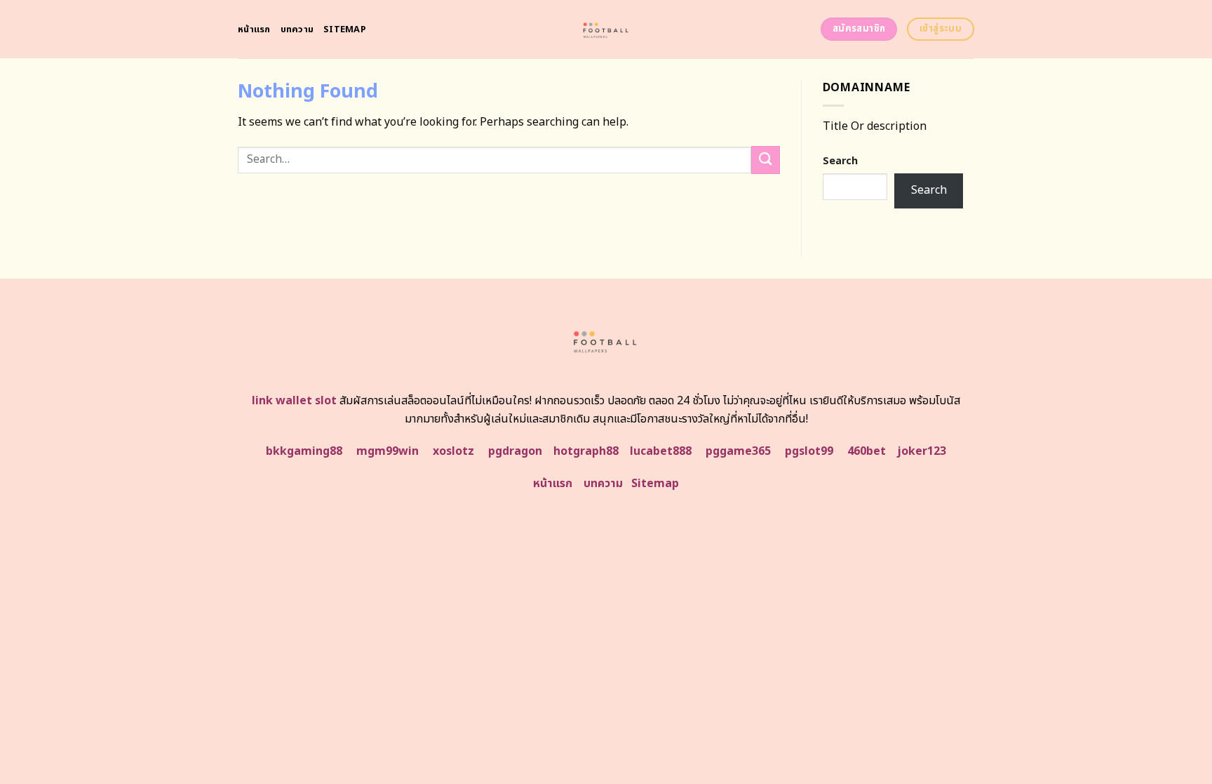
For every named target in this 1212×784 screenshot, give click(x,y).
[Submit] (765, 159)
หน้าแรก (254, 29)
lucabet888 (661, 451)
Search (840, 161)
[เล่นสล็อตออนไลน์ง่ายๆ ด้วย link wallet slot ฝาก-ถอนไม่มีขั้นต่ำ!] (606, 29)
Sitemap (344, 29)
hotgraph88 (586, 451)
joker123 (921, 451)
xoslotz (453, 451)
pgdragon (515, 451)
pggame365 (738, 451)
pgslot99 (809, 451)
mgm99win (387, 451)
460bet (866, 451)
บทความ (297, 29)
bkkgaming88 (304, 451)
